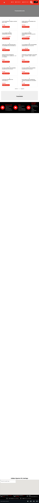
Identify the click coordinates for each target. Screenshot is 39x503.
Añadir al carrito (6, 38)
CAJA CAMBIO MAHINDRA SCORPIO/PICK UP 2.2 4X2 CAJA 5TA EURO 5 (28, 34)
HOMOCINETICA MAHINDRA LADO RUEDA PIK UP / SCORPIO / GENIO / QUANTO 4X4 (29, 55)
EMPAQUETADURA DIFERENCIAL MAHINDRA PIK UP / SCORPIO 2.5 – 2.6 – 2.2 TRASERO (9, 55)
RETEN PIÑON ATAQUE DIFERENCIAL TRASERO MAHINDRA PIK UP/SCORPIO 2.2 (29, 80)
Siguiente (22, 88)
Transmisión (19, 96)
